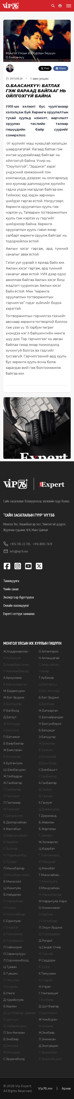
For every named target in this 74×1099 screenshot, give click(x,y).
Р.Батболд (11, 710)
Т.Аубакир (46, 678)
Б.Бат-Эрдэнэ (49, 697)
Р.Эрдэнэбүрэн (50, 1059)
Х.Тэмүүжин (47, 973)
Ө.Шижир (46, 1026)
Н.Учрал (45, 987)
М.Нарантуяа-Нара (53, 901)
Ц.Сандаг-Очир (50, 947)
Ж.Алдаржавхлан (15, 651)
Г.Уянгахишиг (48, 993)
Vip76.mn (45, 1088)
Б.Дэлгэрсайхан (15, 822)
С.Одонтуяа (12, 921)
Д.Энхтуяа (10, 1046)
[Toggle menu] (68, 5)
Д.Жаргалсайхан (15, 835)
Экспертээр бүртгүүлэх (18, 597)
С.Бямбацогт (48, 770)
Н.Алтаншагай (49, 658)
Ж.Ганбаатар (12, 783)
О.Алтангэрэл (48, 651)
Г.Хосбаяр (46, 1000)
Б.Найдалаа (12, 894)
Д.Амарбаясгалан (16, 664)
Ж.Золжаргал (48, 842)
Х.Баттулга (11, 730)
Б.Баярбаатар (13, 743)
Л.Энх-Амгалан (14, 1033)
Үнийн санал (10, 589)
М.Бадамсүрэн (14, 691)
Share (62, 68)
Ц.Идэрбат (47, 848)
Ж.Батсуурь (11, 724)
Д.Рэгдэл (45, 940)
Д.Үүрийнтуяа (13, 1000)
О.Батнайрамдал (51, 717)
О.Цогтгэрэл (48, 1013)
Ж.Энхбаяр (47, 1033)
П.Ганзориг (11, 796)
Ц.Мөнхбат (47, 868)
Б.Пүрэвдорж (13, 940)
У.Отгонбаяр (48, 921)
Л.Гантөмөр (12, 802)
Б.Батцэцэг (47, 730)
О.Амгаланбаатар (16, 671)
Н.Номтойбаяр (14, 914)
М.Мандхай (47, 862)
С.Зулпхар (10, 848)
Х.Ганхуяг (45, 802)
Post (46, 68)
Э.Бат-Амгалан (49, 691)
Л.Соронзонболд (16, 960)
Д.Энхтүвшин (48, 1046)
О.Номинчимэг (49, 908)
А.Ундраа (45, 980)
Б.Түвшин (10, 973)
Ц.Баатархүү (48, 684)
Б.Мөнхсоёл (12, 881)
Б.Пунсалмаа (12, 934)
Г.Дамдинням (13, 816)
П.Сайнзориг (12, 947)
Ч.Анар (44, 671)
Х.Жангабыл (12, 829)
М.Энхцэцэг (11, 1052)
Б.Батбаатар (12, 704)
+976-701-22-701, (20, 544)
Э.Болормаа (47, 756)
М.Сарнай (46, 954)
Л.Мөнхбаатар (14, 868)
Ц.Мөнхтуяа (12, 888)
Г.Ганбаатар (12, 789)
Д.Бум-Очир (48, 763)
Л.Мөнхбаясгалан (16, 875)
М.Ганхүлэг (11, 809)
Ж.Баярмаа (47, 743)
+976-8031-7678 (42, 544)
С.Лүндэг (10, 862)
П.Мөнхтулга (48, 881)
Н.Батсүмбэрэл (50, 724)
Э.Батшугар (47, 737)
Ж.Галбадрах (12, 776)
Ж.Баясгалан (12, 750)
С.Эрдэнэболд (14, 1059)
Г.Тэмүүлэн (11, 980)
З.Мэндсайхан (49, 888)
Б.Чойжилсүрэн (15, 1026)
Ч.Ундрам (10, 987)
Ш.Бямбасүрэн (14, 770)
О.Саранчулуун (14, 954)
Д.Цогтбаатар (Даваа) (19, 1013)
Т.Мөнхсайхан (49, 875)
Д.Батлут (9, 717)
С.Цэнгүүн (10, 1019)
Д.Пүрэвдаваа (49, 934)
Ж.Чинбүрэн (48, 1019)
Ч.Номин (9, 908)
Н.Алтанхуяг (12, 658)
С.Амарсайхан (49, 664)
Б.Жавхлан (46, 822)
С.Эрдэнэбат (48, 1052)
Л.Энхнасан (47, 1039)
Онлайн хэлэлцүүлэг (16, 605)
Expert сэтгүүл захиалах (19, 613)
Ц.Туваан (10, 967)
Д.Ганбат (45, 789)
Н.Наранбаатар (50, 894)
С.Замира (45, 835)
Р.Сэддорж (47, 960)
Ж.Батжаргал (48, 710)
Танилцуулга (11, 580)
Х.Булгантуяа (12, 763)
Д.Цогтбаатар (49, 1006)
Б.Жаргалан (47, 829)
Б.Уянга (9, 993)
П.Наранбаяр (13, 901)
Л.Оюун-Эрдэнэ (50, 927)
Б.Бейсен (46, 750)
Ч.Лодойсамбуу (15, 855)
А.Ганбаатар (48, 783)
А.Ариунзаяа (12, 678)
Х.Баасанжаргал (15, 684)
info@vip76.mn (19, 551)
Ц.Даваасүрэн (49, 809)
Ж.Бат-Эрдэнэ (13, 697)
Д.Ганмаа (45, 796)
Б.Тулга (44, 967)
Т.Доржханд (48, 816)
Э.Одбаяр (46, 914)
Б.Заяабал (10, 842)
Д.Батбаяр (46, 704)
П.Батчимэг (11, 737)
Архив (66, 1088)
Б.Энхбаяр (11, 1039)
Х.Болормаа (12, 756)
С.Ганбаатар (48, 776)
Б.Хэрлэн (10, 1006)
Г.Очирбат (10, 927)
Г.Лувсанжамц (49, 855)
